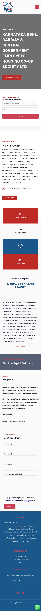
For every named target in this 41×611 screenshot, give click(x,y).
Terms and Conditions (20, 559)
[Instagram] (23, 593)
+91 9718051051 (7, 415)
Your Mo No (8, 464)
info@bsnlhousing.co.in (16, 421)
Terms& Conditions (12, 501)
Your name (8, 444)
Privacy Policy (20, 556)
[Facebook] (18, 593)
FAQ (20, 562)
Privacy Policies (29, 501)
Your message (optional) (13, 474)
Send (20, 116)
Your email (8, 454)
